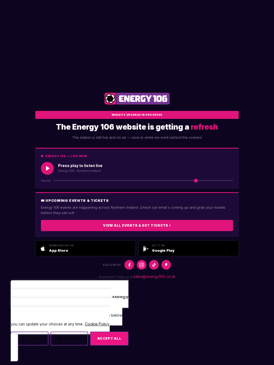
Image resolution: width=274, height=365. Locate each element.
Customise (29, 338)
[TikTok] (154, 265)
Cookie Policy (97, 324)
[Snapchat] (166, 265)
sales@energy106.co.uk (154, 276)
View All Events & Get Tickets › (137, 225)
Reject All (69, 338)
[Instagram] (141, 265)
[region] (69, 323)
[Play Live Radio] (47, 168)
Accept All (109, 338)
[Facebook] (129, 265)
